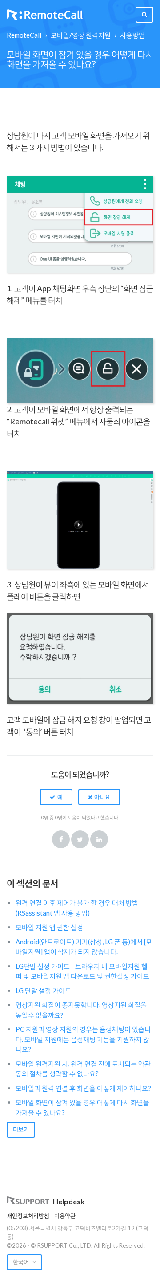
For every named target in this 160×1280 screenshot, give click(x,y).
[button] (56, 797)
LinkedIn (99, 839)
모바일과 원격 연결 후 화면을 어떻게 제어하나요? (83, 1088)
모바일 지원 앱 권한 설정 (49, 927)
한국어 (21, 1261)
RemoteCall (24, 35)
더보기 (21, 1129)
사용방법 (132, 35)
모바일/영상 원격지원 (81, 35)
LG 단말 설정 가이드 (43, 990)
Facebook (61, 839)
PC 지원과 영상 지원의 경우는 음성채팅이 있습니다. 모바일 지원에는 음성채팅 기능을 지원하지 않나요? (83, 1039)
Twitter (80, 839)
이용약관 (65, 1215)
